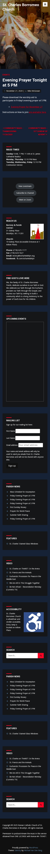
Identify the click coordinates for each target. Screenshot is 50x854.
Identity (18, 850)
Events (6, 75)
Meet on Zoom (25, 200)
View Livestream (25, 186)
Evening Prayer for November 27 (27, 107)
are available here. (37, 112)
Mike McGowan (33, 91)
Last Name (10, 438)
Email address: (12, 445)
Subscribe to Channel (25, 193)
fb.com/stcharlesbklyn (25, 258)
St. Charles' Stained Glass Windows (23, 544)
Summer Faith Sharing (19, 515)
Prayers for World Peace (20, 511)
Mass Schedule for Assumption (22, 492)
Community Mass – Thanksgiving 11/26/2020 (13, 131)
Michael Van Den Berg (33, 850)
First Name (10, 431)
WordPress (33, 848)
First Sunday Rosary (18, 507)
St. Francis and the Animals (20, 572)
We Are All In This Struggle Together (24, 583)
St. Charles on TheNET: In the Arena (24, 569)
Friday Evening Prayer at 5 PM (22, 496)
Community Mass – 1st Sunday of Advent (37, 131)
